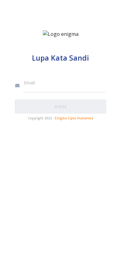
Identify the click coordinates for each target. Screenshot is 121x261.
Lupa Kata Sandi (60, 58)
